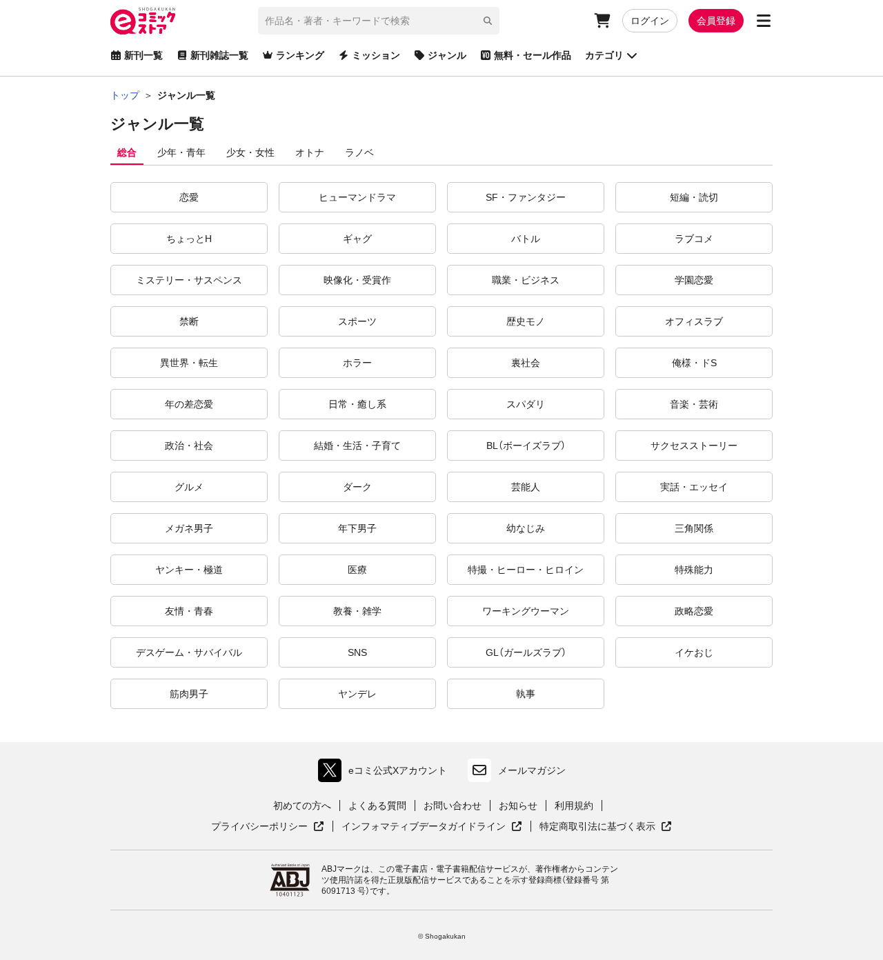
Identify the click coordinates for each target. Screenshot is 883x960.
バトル (525, 238)
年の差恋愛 (189, 404)
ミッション (376, 55)
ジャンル (447, 55)
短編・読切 (694, 197)
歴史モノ (525, 321)
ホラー (357, 362)
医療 (357, 569)
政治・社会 (189, 445)
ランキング (300, 55)
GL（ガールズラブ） (526, 652)
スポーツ (357, 321)
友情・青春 (189, 611)
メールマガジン (532, 770)
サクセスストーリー (694, 445)
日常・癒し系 (357, 404)
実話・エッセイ (694, 486)
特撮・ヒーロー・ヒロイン (526, 569)
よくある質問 (377, 805)
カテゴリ (604, 55)
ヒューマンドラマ (357, 197)
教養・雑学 (357, 611)
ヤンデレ (357, 693)
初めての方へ (302, 805)
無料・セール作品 (532, 55)
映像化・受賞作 (357, 280)
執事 (525, 693)
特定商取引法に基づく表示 (605, 827)
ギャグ (357, 238)
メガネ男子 (189, 528)
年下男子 (357, 528)
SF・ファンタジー (526, 197)
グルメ (189, 486)
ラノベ (359, 152)
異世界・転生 (189, 362)
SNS (357, 652)
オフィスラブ (694, 321)
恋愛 (189, 197)
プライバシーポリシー (267, 827)
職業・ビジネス (525, 280)
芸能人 (525, 486)
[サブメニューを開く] (764, 21)
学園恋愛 (694, 280)
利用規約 (574, 805)
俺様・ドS (694, 362)
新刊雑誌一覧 (219, 55)
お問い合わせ (453, 805)
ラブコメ (694, 238)
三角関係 (694, 528)
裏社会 (525, 362)
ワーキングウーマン (525, 611)
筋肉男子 (189, 693)
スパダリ (525, 404)
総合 (127, 152)
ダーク (357, 486)
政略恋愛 (694, 611)
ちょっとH (189, 238)
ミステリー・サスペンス (189, 280)
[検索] (487, 20)
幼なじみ (525, 528)
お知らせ (518, 805)
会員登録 (716, 20)
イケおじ (694, 652)
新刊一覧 (143, 55)
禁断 (189, 321)
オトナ (309, 152)
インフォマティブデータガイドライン (423, 827)
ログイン (650, 20)
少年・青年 (181, 152)
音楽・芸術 (694, 404)
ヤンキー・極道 (189, 569)
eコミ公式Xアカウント (386, 773)
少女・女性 (250, 152)
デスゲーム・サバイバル (189, 652)
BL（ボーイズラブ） (526, 445)
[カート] (602, 21)
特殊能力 (694, 569)
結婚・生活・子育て (357, 445)
